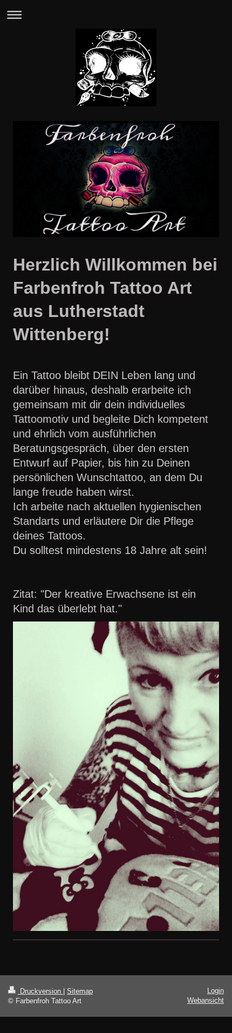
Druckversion (40, 991)
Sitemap (80, 991)
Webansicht (205, 1000)
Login (215, 991)
